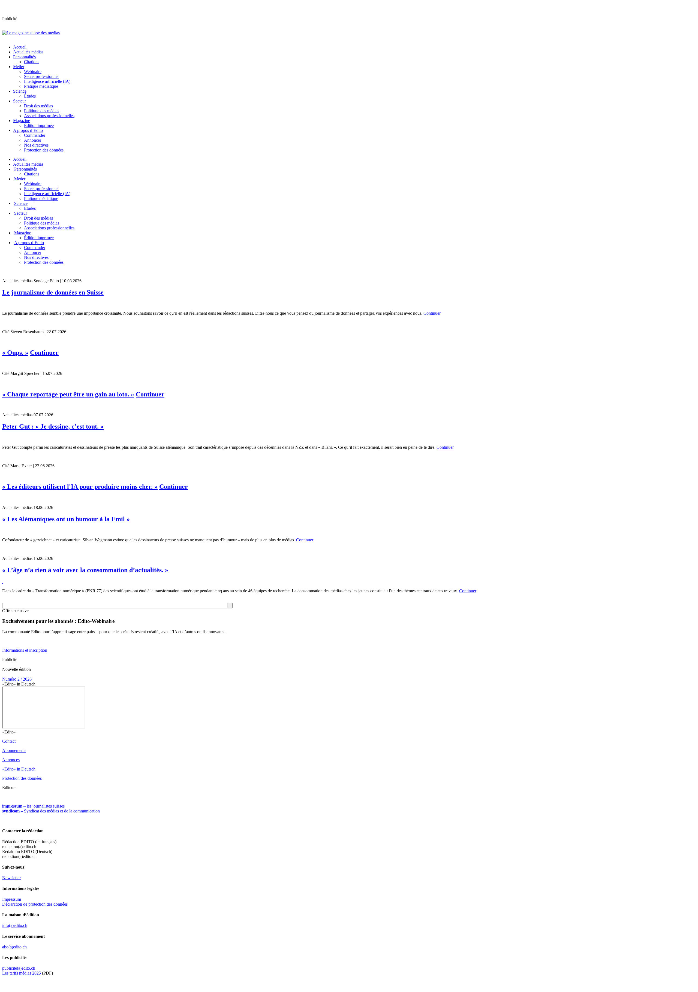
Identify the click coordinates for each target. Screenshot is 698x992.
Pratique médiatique (41, 86)
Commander (34, 135)
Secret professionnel (41, 76)
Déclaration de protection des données (35, 904)
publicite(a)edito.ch (18, 968)
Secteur (19, 101)
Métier (18, 66)
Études (30, 96)
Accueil (19, 47)
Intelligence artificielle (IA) (47, 81)
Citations (31, 61)
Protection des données (44, 150)
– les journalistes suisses (33, 806)
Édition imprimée (39, 125)
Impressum (11, 899)
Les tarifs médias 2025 (21, 973)
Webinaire (32, 71)
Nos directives (36, 145)
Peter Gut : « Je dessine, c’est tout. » (53, 426)
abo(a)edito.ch (14, 947)
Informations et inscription (24, 650)
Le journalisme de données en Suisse (53, 292)
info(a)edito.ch (14, 925)
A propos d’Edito (28, 130)
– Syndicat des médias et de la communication (51, 811)
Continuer (432, 313)
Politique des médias (41, 110)
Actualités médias (28, 52)
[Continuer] (349, 304)
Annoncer (32, 140)
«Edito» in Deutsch (18, 769)
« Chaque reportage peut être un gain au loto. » (68, 394)
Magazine (21, 120)
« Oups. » (15, 352)
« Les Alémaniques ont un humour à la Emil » (66, 519)
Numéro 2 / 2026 (17, 679)
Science (19, 91)
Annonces (11, 759)
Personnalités (24, 56)
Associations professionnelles (49, 115)
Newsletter (11, 877)
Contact (9, 741)
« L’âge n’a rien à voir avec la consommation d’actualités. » (85, 570)
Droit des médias (38, 106)
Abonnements (14, 750)
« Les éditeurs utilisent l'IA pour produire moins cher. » (80, 486)
